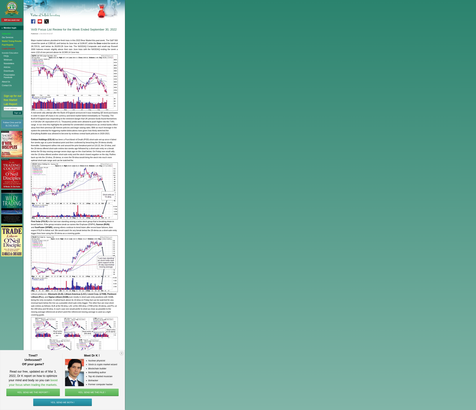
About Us (6, 82)
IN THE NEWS (12, 125)
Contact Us (7, 85)
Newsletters (9, 63)
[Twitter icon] (46, 21)
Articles (7, 67)
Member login (9, 28)
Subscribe (6, 34)
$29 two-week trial (11, 20)
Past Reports (7, 45)
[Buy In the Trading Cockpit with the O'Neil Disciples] (11, 174)
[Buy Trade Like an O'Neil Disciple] (11, 240)
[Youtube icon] (40, 21)
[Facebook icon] (33, 21)
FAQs (6, 56)
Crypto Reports (8, 49)
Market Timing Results (11, 41)
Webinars (8, 60)
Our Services (7, 37)
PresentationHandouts (9, 76)
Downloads (9, 71)
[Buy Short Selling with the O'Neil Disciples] (11, 144)
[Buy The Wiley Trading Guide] (11, 206)
